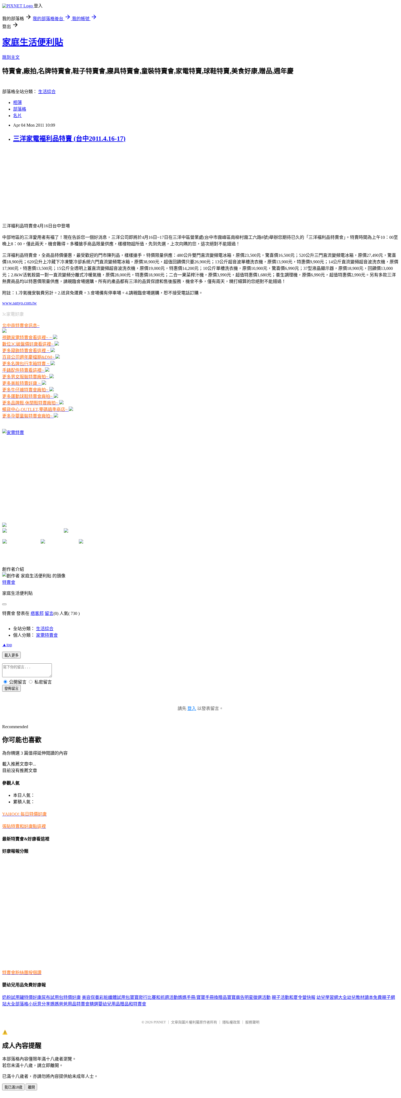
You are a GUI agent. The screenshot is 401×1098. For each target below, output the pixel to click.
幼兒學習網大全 (331, 997)
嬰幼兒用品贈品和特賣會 (122, 1004)
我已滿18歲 (13, 1087)
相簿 (17, 102)
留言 (49, 613)
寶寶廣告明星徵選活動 (249, 997)
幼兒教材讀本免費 (364, 997)
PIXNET (160, 1022)
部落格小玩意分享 (32, 1004)
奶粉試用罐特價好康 (21, 997)
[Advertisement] (36, 182)
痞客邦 (37, 613)
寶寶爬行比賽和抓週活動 (154, 997)
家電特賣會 (47, 635)
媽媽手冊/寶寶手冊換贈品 (202, 997)
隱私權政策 (231, 1022)
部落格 (19, 109)
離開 (31, 1087)
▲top (7, 644)
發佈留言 (11, 689)
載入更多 (11, 655)
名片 (17, 115)
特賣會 (8, 582)
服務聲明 (252, 1022)
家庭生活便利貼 (32, 42)
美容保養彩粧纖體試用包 (106, 997)
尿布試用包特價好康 (61, 997)
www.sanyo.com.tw (19, 303)
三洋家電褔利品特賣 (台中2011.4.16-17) (69, 138)
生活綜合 (47, 91)
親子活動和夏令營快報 (293, 997)
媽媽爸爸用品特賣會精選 (74, 1004)
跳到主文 (11, 57)
